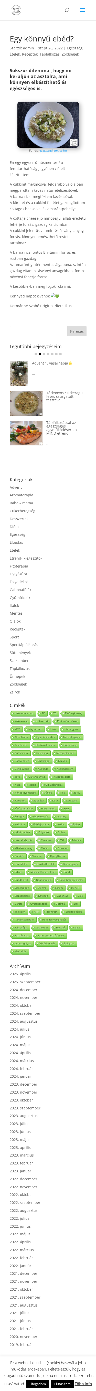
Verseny (61, 816)
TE (55, 713)
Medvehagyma (72, 737)
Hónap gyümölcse (25, 792)
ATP (36, 911)
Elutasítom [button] (62, 1384)
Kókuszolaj (21, 721)
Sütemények (20, 652)
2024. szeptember (25, 1013)
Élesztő (60, 927)
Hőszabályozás (24, 840)
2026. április (20, 973)
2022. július (19, 1218)
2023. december (23, 1084)
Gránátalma (21, 864)
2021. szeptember (25, 1297)
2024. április (20, 1052)
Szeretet (63, 848)
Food (67, 872)
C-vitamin (46, 840)
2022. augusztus (24, 1210)
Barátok (19, 856)
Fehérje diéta (41, 824)
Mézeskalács (22, 895)
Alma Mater (21, 737)
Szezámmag (22, 935)
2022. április (20, 1241)
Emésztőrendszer (67, 721)
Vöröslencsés (47, 943)
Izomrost (52, 911)
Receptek (30, 54)
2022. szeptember (25, 1202)
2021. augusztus (24, 1305)
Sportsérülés (43, 880)
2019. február (21, 1344)
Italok (14, 605)
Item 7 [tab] (60, 354)
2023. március (22, 1155)
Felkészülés (48, 808)
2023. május (20, 1139)
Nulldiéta (20, 824)
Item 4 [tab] (48, 354)
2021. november (23, 1281)
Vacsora (37, 856)
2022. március (22, 1249)
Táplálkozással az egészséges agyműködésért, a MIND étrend (25, 428)
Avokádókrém (65, 768)
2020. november (23, 1336)
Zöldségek (70, 54)
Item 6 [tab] (56, 354)
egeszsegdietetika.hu (53, 150)
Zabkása (39, 800)
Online (61, 832)
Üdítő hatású (22, 832)
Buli (75, 903)
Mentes (16, 613)
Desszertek (19, 518)
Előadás (16, 542)
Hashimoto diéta (45, 745)
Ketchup (43, 895)
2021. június (20, 1320)
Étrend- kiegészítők (26, 558)
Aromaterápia (21, 495)
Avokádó (43, 768)
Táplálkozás (50, 54)
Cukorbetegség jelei (71, 880)
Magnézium (35, 729)
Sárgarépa (21, 927)
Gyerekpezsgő (38, 903)
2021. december (23, 1273)
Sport (14, 637)
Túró (17, 776)
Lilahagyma (71, 729)
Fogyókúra (18, 573)
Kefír (55, 800)
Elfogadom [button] (37, 1384)
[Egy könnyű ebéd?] (48, 146)
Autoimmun (21, 753)
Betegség (42, 753)
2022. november (23, 1186)
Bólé (80, 895)
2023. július (19, 1123)
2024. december (23, 989)
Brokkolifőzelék (46, 864)
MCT (17, 729)
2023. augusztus (24, 1115)
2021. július (19, 1312)
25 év (76, 792)
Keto (17, 784)
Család (45, 848)
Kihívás (62, 760)
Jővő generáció (24, 808)
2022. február (21, 1257)
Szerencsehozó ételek (51, 935)
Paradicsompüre (24, 919)
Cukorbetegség (22, 510)
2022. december (23, 1178)
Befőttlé (60, 903)
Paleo (76, 824)
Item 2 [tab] (40, 354)
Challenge (44, 760)
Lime (53, 729)
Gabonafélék (20, 589)
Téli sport (20, 911)
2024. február (21, 1068)
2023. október (21, 1100)
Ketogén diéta (62, 776)
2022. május (20, 1234)
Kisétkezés (21, 745)
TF (43, 713)
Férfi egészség (73, 713)
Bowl (66, 808)
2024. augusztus (24, 1021)
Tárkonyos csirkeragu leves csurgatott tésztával (28, 396)
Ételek (15, 54)
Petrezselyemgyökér (54, 919)
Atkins (61, 824)
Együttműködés (45, 737)
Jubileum (20, 800)
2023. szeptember (25, 1108)
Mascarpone (22, 887)
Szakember (19, 660)
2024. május (20, 1044)
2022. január (20, 1265)
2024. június (20, 1036)
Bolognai (69, 943)
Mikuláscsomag (24, 848)
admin (28, 48)
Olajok (15, 621)
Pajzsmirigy (70, 745)
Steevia (42, 887)
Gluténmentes (36, 776)
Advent (16, 487)
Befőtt (18, 903)
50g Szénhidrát (53, 784)
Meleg (32, 784)
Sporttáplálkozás (24, 644)
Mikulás (76, 840)
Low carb (71, 800)
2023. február (21, 1163)
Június (48, 792)
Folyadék (43, 832)
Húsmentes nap (24, 713)
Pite (62, 792)
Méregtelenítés (65, 753)
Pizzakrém (42, 927)
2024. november (23, 997)
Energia (19, 816)
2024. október (21, 1005)
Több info (83, 1383)
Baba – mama (21, 502)
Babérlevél (63, 895)
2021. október (21, 1289)
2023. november (23, 1092)
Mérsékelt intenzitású (42, 872)
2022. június (20, 1226)
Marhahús (20, 951)
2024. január (20, 1076)
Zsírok (15, 692)
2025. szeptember (25, 981)
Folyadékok (19, 581)
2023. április (20, 1147)
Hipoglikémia (57, 856)
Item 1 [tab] (36, 354)
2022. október (21, 1194)
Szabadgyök (70, 864)
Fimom (59, 887)
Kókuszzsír (42, 721)
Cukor (76, 927)
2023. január (20, 1171)
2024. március (22, 1060)
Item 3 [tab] (44, 354)
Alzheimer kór (40, 816)
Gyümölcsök (20, 597)
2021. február (21, 1328)
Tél (62, 840)
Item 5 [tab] (52, 354)
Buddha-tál (21, 880)
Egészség (74, 48)
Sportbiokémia (74, 911)
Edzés (18, 872)
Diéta (14, 526)
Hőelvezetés (22, 760)
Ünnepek (17, 676)
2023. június (20, 1131)
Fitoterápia (19, 566)
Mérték (75, 887)
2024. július (19, 1029)
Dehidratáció (22, 768)
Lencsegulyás (23, 943)
